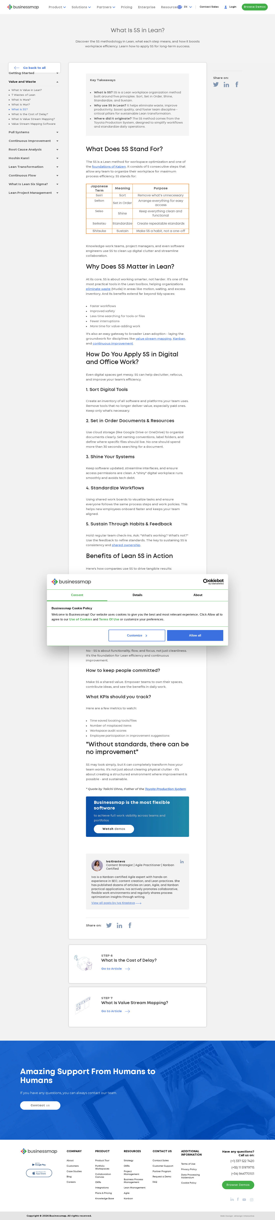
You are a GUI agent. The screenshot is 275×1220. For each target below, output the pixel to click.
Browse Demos (255, 7)
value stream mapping (154, 338)
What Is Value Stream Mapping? (33, 119)
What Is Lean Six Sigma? (28, 184)
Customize (134, 635)
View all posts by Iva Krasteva (113, 903)
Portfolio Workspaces (102, 1167)
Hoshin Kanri (19, 158)
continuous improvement (113, 343)
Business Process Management (133, 1181)
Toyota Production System (165, 789)
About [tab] (197, 595)
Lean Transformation (26, 167)
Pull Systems (19, 132)
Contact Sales (209, 7)
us (40, 1105)
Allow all (195, 635)
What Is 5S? (19, 109)
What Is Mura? (21, 99)
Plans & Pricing (103, 1193)
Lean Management (134, 1188)
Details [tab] (138, 595)
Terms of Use (188, 1164)
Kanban (179, 338)
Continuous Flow (22, 175)
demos (113, 829)
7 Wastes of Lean (23, 94)
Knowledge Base (104, 1199)
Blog (69, 1177)
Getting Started (21, 73)
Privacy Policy (189, 1169)
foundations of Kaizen (109, 166)
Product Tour (102, 1161)
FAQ (155, 1182)
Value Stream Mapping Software (33, 123)
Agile (126, 1193)
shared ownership (126, 545)
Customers (73, 1166)
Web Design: (237, 1216)
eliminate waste (98, 289)
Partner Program (162, 1171)
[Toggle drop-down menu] (57, 73)
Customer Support (163, 1166)
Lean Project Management (30, 193)
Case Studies (74, 1171)
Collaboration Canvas (103, 1175)
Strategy (128, 1161)
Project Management (131, 1172)
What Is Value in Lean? (26, 90)
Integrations (102, 1188)
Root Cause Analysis (25, 149)
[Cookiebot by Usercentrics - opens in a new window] (206, 582)
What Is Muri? (20, 104)
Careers (71, 1182)
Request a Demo (162, 1177)
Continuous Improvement (30, 141)
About (70, 1161)
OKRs (98, 1182)
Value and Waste (22, 82)
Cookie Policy (188, 1183)
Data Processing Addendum (190, 1176)
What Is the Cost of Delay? (29, 114)
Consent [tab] (77, 595)
